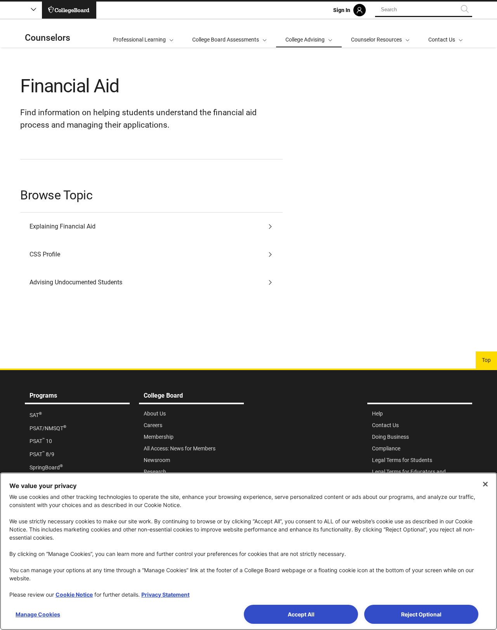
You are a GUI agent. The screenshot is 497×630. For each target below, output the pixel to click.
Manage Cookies (38, 614)
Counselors (47, 38)
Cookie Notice (74, 594)
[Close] (485, 484)
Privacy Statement (165, 594)
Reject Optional (421, 614)
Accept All (301, 614)
